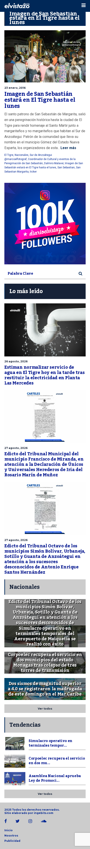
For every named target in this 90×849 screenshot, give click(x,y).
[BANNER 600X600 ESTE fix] (45, 223)
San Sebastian (66, 167)
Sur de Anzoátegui (41, 155)
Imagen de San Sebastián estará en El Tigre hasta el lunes (39, 100)
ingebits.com (43, 813)
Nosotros (11, 835)
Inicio (8, 830)
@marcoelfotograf (15, 159)
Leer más (68, 148)
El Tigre (8, 155)
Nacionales (21, 155)
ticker (33, 171)
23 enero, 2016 (15, 87)
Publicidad (12, 840)
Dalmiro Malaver (54, 163)
